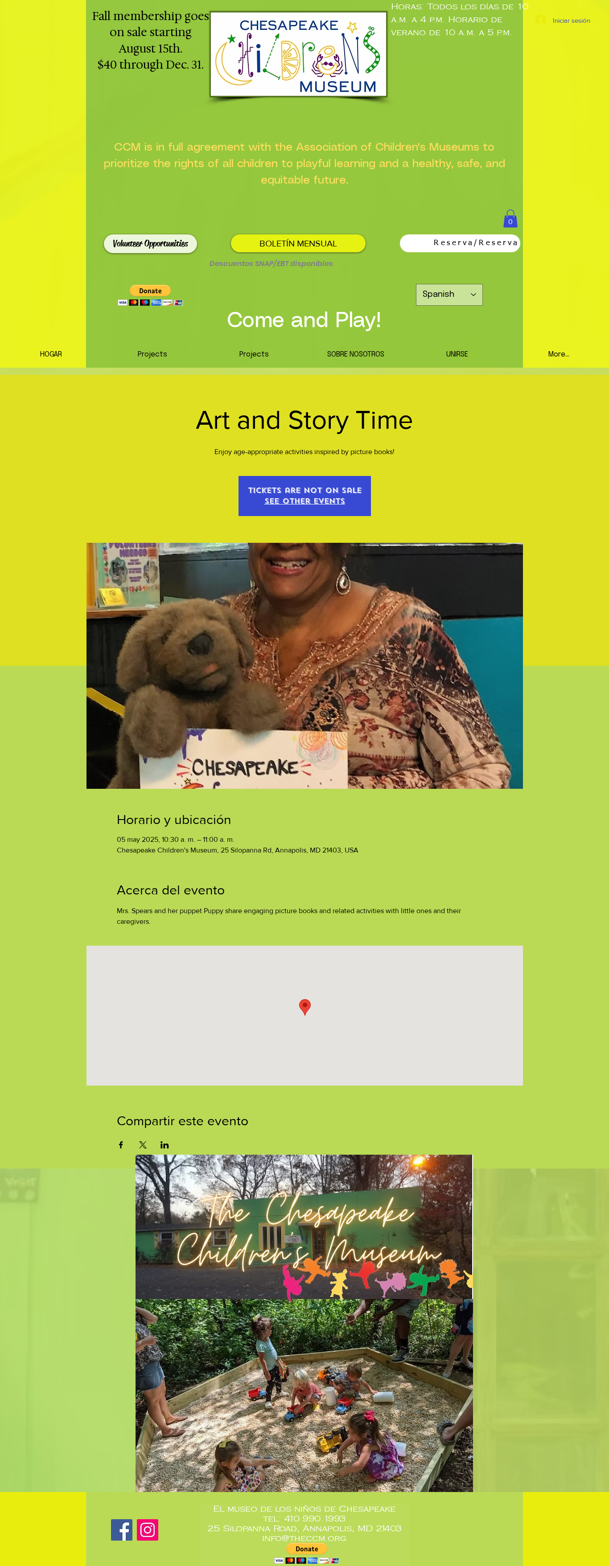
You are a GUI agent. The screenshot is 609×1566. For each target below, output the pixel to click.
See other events (304, 501)
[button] (510, 218)
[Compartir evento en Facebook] (121, 1144)
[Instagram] (147, 1530)
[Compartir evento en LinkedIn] (164, 1144)
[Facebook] (121, 1530)
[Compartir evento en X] (143, 1144)
